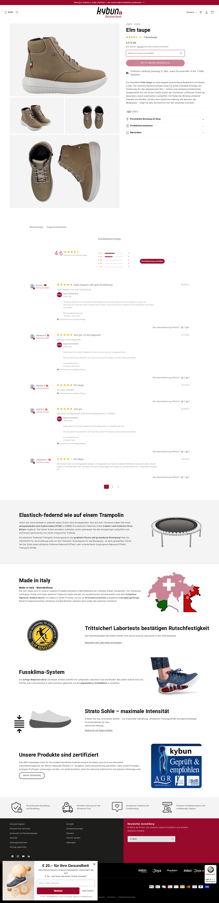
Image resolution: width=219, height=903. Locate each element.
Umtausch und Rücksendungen (24, 833)
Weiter (58, 891)
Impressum (111, 897)
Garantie (13, 838)
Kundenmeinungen (75, 828)
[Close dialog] (94, 864)
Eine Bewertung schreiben (152, 261)
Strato (134, 112)
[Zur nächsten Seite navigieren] (118, 487)
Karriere (70, 833)
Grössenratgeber (17, 824)
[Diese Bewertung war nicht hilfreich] (187, 327)
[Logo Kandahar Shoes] (172, 871)
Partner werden (73, 838)
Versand (140, 47)
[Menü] (214, 866)
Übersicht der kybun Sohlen (99, 730)
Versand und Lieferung (20, 828)
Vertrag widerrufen (18, 847)
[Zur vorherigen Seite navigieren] (100, 487)
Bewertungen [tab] (36, 227)
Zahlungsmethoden (18, 842)
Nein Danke (88, 890)
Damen (129, 24)
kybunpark (71, 842)
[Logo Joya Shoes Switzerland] (157, 871)
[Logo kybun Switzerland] (142, 871)
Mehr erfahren (32, 775)
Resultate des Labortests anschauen (103, 642)
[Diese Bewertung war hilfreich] (182, 327)
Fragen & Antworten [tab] (57, 227)
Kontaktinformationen (126, 897)
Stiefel (137, 24)
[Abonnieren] (172, 839)
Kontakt (70, 824)
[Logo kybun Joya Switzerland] (196, 871)
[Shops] (201, 12)
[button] (5, 12)
